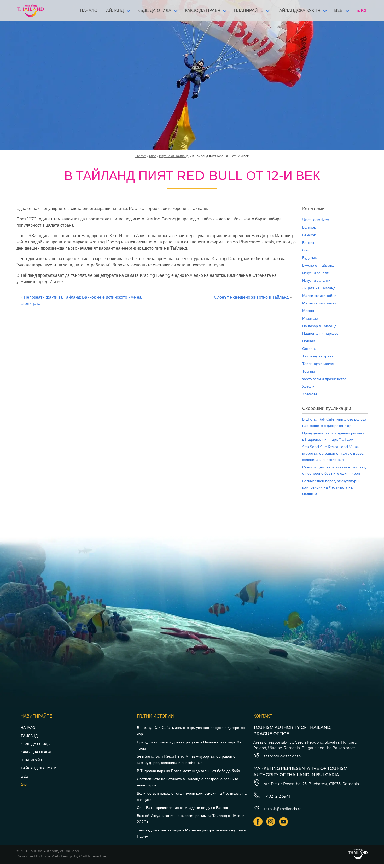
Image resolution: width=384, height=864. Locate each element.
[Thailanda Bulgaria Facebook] (258, 821)
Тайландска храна (318, 356)
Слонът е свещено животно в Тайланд (251, 297)
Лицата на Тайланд (318, 288)
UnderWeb (50, 856)
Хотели (308, 386)
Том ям (308, 371)
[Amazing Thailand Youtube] (283, 821)
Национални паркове (320, 333)
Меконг (308, 310)
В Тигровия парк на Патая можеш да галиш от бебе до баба (188, 770)
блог (152, 156)
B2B (338, 10)
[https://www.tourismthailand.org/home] (358, 854)
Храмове (309, 394)
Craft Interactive (92, 856)
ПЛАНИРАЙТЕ (248, 10)
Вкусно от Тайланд (174, 156)
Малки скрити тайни (319, 295)
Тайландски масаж (318, 363)
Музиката (310, 318)
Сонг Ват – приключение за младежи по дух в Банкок (182, 807)
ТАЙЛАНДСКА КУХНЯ (299, 10)
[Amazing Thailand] (30, 10)
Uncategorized (315, 220)
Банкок (308, 242)
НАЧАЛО (88, 10)
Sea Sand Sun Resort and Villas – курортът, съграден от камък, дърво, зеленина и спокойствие (333, 453)
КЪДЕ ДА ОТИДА (154, 10)
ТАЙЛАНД (114, 10)
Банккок (309, 227)
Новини (308, 341)
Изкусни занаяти (316, 273)
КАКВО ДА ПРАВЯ (202, 10)
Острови (309, 348)
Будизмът (310, 257)
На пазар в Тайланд (319, 326)
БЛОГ (362, 10)
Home (140, 156)
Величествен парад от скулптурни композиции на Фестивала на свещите (331, 487)
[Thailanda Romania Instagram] (270, 821)
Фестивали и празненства (324, 379)
